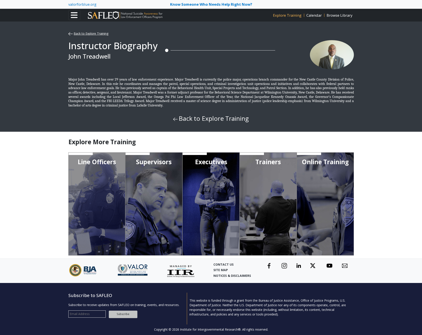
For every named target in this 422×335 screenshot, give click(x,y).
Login (323, 247)
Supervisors (154, 162)
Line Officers (97, 162)
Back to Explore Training (91, 33)
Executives (211, 162)
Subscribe (123, 314)
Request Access (323, 233)
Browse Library (339, 15)
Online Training (325, 162)
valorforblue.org (82, 4)
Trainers (268, 162)
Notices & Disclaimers (232, 276)
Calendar (314, 15)
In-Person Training (95, 246)
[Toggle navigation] (74, 15)
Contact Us (223, 264)
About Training (96, 221)
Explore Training (287, 15)
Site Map (220, 270)
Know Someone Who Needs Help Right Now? (211, 4)
